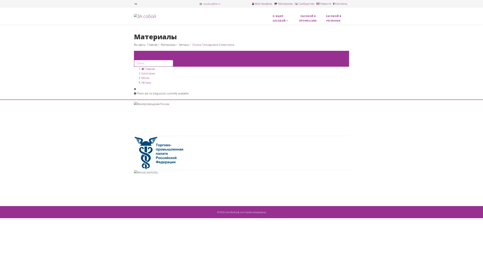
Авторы (184, 44)
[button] (142, 58)
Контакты (341, 3)
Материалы (285, 3)
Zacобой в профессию (308, 18)
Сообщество (306, 3)
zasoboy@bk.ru (211, 3)
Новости (325, 3)
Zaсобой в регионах (333, 18)
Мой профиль (263, 3)
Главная (152, 44)
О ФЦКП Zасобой (279, 18)
